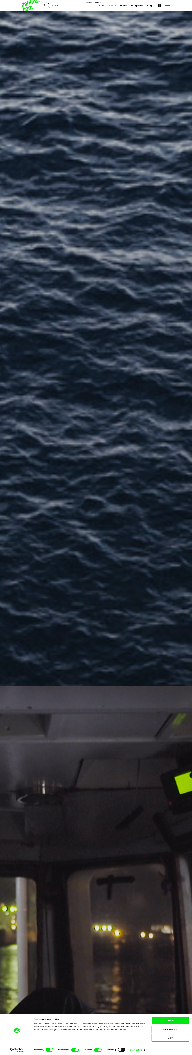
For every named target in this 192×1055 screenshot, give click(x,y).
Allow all (170, 1021)
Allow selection (170, 1029)
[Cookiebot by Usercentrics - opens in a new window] (16, 1050)
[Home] (31, 5)
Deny (170, 1038)
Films (123, 5)
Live (101, 5)
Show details (136, 1050)
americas (89, 2)
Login (150, 5)
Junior (112, 5)
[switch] (75, 1050)
